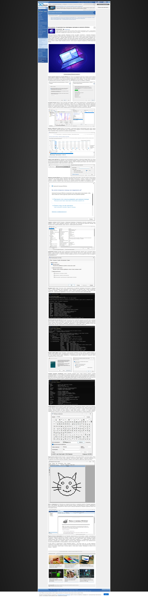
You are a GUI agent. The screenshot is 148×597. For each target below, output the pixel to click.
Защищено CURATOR (106, 589)
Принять (106, 594)
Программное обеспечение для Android (43, 44)
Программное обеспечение (42, 37)
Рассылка (86, 2)
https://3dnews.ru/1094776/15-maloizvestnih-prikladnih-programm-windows (67, 585)
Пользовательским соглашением (64, 594)
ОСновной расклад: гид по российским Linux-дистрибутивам (86, 565)
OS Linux (40, 46)
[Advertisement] (71, 23)
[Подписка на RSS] (106, 2)
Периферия (40, 34)
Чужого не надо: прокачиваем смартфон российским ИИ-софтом (70, 579)
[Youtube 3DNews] (97, 2)
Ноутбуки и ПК (40, 32)
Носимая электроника (42, 31)
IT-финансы (40, 13)
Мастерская (40, 25)
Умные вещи (40, 53)
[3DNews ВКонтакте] (95, 2)
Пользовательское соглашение (73, 589)
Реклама (82, 2)
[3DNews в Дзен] (100, 2)
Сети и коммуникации (41, 50)
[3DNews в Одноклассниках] (102, 2)
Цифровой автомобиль (42, 56)
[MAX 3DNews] (99, 2)
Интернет (40, 41)
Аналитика (40, 16)
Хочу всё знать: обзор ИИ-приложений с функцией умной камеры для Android (55, 566)
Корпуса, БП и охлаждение (42, 23)
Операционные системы (42, 38)
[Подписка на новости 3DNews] (105, 2)
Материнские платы (41, 26)
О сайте (79, 2)
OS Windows (65, 4)
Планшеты (40, 35)
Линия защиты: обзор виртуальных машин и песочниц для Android (55, 579)
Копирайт (64, 589)
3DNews (50, 4)
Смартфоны (40, 52)
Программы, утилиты (42, 40)
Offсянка (39, 14)
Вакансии (41, 61)
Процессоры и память (42, 49)
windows (61, 586)
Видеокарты (40, 17)
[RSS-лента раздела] (94, 4)
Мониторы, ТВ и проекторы (42, 28)
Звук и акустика (40, 19)
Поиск (67, 589)
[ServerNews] (43, 11)
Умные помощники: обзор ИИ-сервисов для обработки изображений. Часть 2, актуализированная (70, 566)
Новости (39, 9)
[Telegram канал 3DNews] (103, 2)
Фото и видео (40, 55)
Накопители (40, 29)
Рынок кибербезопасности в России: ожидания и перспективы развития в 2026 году (86, 579)
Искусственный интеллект (42, 22)
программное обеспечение (54, 586)
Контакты (90, 2)
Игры (39, 20)
